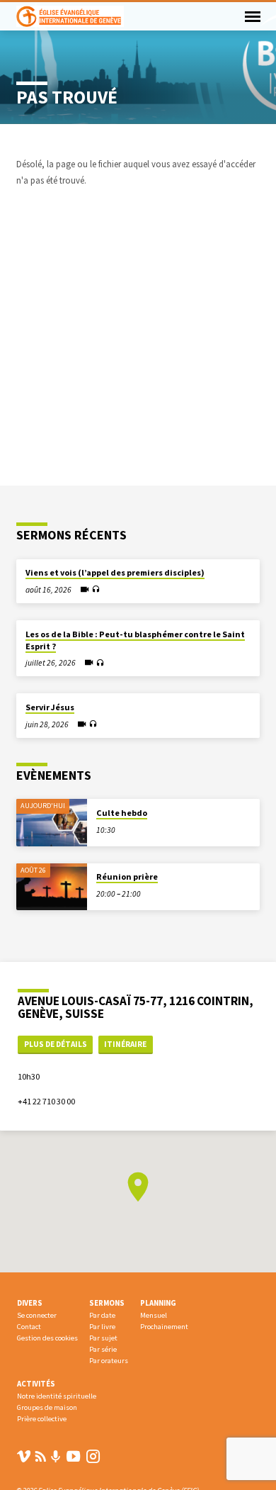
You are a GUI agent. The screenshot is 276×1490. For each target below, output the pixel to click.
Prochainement (164, 1326)
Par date (102, 1315)
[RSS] (41, 1456)
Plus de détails (55, 1044)
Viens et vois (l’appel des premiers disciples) (115, 572)
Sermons (107, 1303)
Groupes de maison (47, 1407)
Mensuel (153, 1315)
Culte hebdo (121, 812)
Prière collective (42, 1418)
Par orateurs (108, 1360)
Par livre (102, 1326)
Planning (158, 1303)
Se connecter (37, 1315)
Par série (103, 1349)
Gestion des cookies (47, 1338)
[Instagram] (93, 1456)
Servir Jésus (49, 707)
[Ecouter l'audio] (95, 589)
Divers (29, 1303)
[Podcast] (56, 1457)
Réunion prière (127, 876)
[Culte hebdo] (51, 822)
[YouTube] (73, 1456)
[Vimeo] (24, 1456)
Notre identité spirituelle (56, 1396)
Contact (29, 1326)
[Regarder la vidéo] (84, 589)
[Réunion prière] (51, 887)
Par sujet (103, 1338)
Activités (36, 1384)
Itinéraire (125, 1044)
